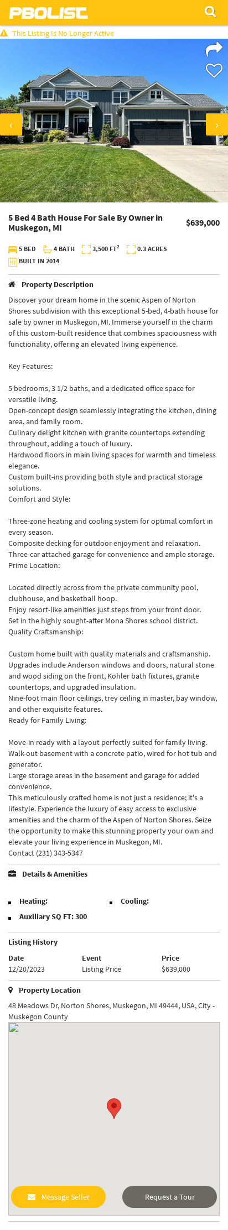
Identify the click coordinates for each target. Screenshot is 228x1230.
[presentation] (11, 124)
